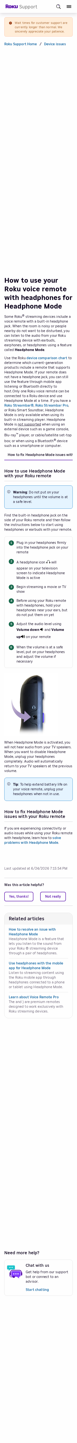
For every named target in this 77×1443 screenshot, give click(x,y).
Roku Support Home (20, 44)
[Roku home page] (11, 8)
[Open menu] (69, 6)
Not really (53, 896)
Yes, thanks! (19, 896)
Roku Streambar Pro (51, 405)
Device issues (55, 44)
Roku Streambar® (19, 405)
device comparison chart (47, 358)
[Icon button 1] (58, 6)
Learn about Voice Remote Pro (34, 997)
